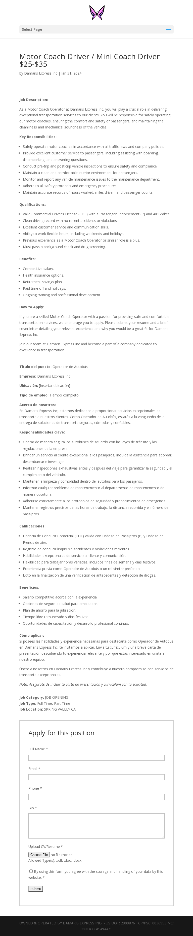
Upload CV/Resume (45, 846)
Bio (32, 808)
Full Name (38, 749)
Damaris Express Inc (40, 73)
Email (34, 768)
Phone (35, 788)
